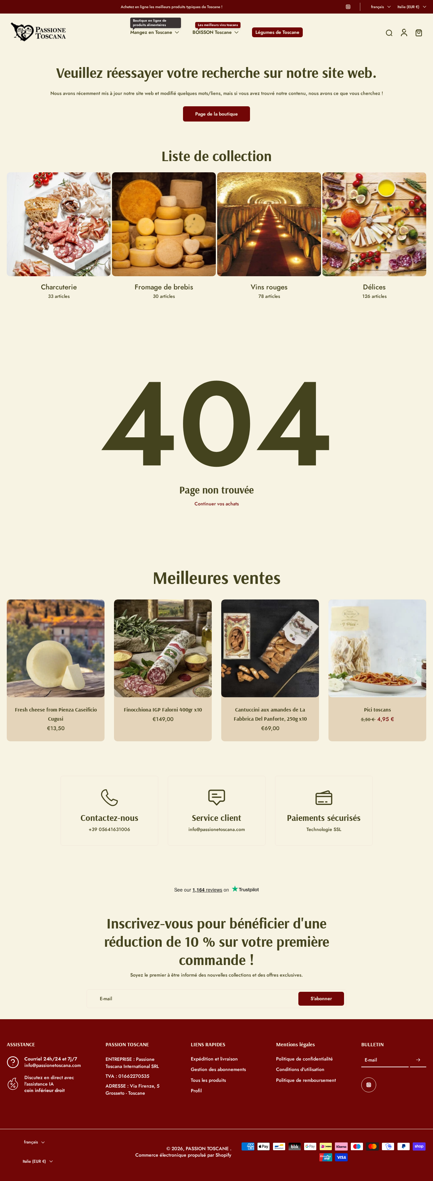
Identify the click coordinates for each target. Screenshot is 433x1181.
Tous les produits (208, 1080)
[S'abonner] (418, 1060)
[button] (46, 1044)
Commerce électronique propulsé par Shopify (183, 1155)
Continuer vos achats (217, 503)
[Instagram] (348, 7)
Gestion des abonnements (218, 1069)
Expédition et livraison (214, 1059)
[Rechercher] (389, 32)
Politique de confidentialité (304, 1059)
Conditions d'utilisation (300, 1069)
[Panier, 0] (418, 32)
